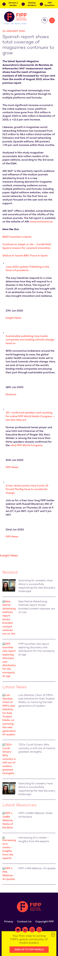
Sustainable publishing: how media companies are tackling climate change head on (30, 340)
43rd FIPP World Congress (26, 445)
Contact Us (24, 921)
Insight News (13, 318)
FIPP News (12, 467)
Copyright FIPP (44, 921)
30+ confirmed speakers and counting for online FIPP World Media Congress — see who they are (30, 416)
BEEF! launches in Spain (16, 237)
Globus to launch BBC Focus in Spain (25, 255)
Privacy (8, 921)
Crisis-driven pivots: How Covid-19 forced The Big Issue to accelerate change (27, 489)
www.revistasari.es (41, 222)
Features (11, 394)
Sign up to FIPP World (29, 949)
